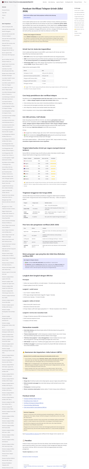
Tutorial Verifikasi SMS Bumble (31, 405)
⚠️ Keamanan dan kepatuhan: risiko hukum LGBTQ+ (79, 29)
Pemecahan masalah (79, 27)
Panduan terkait (77, 33)
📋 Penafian (77, 35)
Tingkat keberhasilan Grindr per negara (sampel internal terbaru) (79, 16)
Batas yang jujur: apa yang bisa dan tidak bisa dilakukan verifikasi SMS (79, 22)
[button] (9, 7)
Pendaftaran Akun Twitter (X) (31, 401)
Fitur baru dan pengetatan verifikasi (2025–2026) (79, 20)
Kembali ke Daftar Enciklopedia (30, 456)
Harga (75, 31)
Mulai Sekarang (27, 17)
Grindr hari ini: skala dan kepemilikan (79, 10)
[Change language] (85, 2)
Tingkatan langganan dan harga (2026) (79, 18)
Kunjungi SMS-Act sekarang (32, 434)
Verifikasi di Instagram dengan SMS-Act (33, 403)
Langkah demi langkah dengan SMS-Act (79, 25)
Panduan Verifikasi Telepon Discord (32, 398)
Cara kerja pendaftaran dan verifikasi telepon (79, 12)
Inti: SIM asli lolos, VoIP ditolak (79, 14)
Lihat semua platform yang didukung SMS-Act (35, 407)
